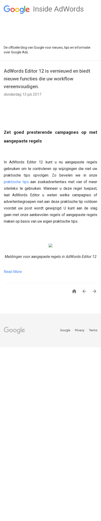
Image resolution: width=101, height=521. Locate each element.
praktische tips (16, 182)
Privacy (80, 330)
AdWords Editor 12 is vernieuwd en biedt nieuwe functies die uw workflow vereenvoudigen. (47, 78)
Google (65, 330)
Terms (93, 330)
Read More (13, 271)
